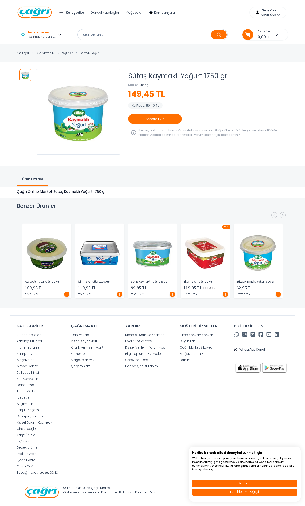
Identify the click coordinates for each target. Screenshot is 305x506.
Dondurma (25, 385)
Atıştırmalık (25, 403)
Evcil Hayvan (26, 453)
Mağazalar (133, 12)
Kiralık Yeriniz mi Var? (87, 347)
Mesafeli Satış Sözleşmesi (145, 335)
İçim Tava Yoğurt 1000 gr (94, 281)
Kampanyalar (165, 12)
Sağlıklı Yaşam (28, 410)
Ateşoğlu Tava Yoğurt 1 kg (42, 281)
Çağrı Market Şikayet (196, 347)
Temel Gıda (26, 391)
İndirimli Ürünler (29, 347)
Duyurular (187, 341)
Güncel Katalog (29, 335)
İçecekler (24, 397)
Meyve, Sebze (27, 366)
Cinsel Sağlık (26, 428)
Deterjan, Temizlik (30, 416)
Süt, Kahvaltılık (45, 53)
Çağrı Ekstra (26, 460)
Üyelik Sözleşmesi (138, 341)
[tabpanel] (152, 191)
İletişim (185, 360)
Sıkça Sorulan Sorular (196, 335)
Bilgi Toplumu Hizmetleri (144, 353)
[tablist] (152, 176)
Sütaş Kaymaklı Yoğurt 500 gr (255, 281)
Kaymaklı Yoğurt (90, 53)
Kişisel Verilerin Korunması (145, 347)
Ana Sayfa (23, 53)
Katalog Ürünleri (29, 341)
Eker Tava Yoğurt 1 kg (198, 281)
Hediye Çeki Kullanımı (142, 366)
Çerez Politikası (137, 360)
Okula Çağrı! (26, 466)
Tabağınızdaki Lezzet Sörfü (37, 472)
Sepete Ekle (155, 119)
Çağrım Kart (80, 366)
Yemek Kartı (80, 353)
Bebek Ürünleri (28, 447)
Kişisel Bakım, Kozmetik (34, 422)
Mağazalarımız (82, 360)
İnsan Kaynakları (84, 341)
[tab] (32, 179)
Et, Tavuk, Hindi (28, 372)
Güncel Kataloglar (104, 12)
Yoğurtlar (67, 53)
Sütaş (143, 85)
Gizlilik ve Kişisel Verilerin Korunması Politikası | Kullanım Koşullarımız (115, 492)
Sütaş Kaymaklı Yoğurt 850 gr (150, 281)
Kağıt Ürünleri (27, 435)
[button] (73, 12)
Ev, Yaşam (24, 441)
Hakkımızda (80, 335)
